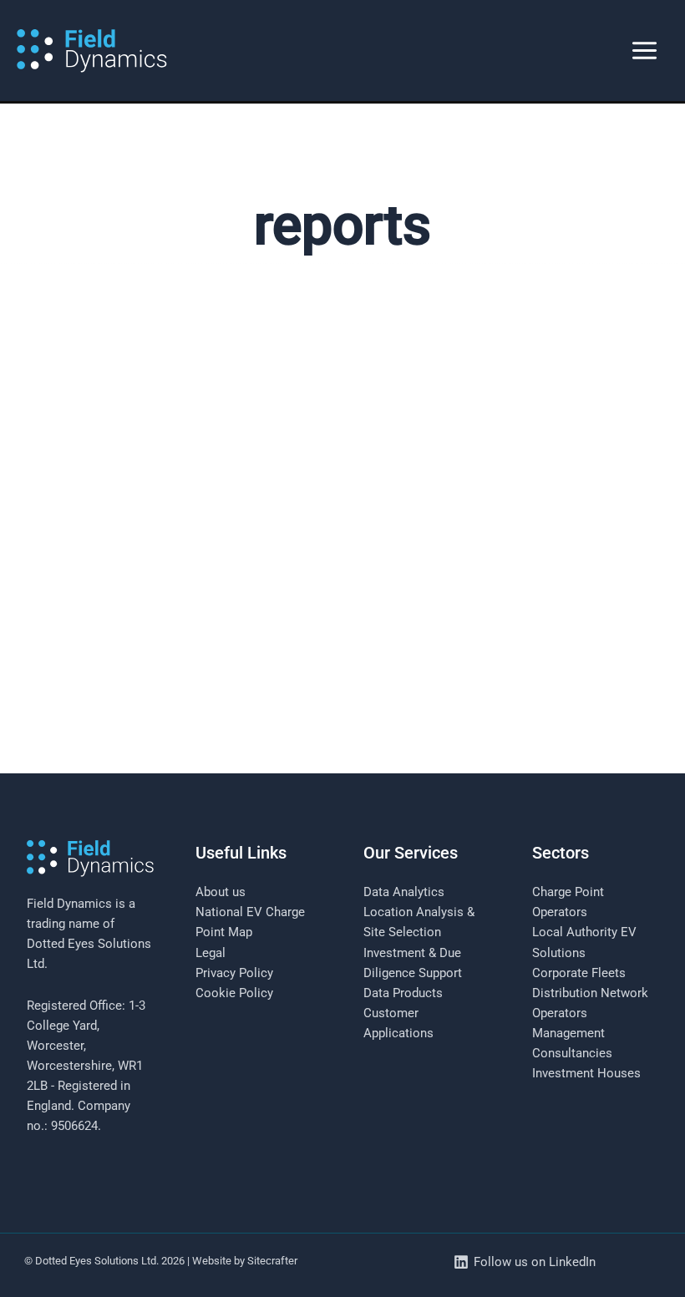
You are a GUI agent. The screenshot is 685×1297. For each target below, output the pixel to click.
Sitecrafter (272, 1260)
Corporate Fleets (579, 972)
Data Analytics (403, 891)
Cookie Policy (234, 993)
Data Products (403, 993)
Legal (210, 952)
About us (220, 891)
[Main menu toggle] (644, 50)
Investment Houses (586, 1073)
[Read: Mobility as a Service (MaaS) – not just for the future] (342, 547)
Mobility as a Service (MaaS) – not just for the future (247, 797)
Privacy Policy (234, 972)
